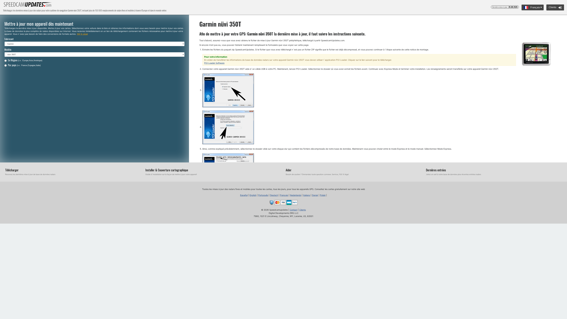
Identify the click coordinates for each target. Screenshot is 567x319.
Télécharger (12, 170)
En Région (25, 60)
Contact (293, 210)
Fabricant (9, 39)
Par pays (24, 65)
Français (535, 7)
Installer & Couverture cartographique (166, 170)
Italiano (306, 195)
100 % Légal (82, 34)
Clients (553, 7)
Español (244, 195)
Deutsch (274, 195)
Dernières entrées (436, 170)
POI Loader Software (214, 63)
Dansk (315, 195)
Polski (323, 195)
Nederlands (295, 195)
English (253, 195)
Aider (288, 170)
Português (263, 195)
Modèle (7, 49)
